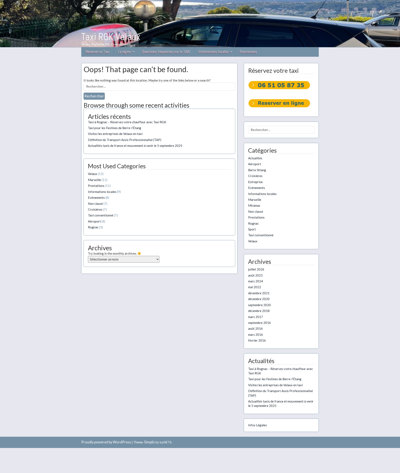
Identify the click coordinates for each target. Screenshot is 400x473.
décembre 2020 (259, 299)
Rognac (93, 227)
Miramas (254, 205)
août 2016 (255, 328)
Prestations (248, 51)
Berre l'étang (257, 170)
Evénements (96, 197)
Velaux (92, 174)
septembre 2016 (259, 323)
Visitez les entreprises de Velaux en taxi (115, 134)
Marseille (94, 180)
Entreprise (255, 182)
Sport (252, 229)
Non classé (95, 203)
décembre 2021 (259, 293)
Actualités (255, 158)
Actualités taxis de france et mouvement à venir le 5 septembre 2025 (135, 145)
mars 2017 (255, 317)
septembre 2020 (259, 305)
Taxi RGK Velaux (110, 36)
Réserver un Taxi (97, 51)
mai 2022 (254, 287)
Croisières (95, 209)
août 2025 (255, 275)
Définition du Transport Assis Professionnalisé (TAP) (124, 140)
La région (124, 51)
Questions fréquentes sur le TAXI (166, 51)
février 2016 (257, 340)
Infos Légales (257, 425)
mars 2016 (255, 334)
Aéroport (94, 221)
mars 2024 (255, 281)
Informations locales (213, 51)
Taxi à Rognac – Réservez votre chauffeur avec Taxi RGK (127, 122)
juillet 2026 (256, 269)
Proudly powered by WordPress (106, 442)
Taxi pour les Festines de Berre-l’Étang (114, 128)
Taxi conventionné (100, 215)
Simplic (149, 442)
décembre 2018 (259, 311)
